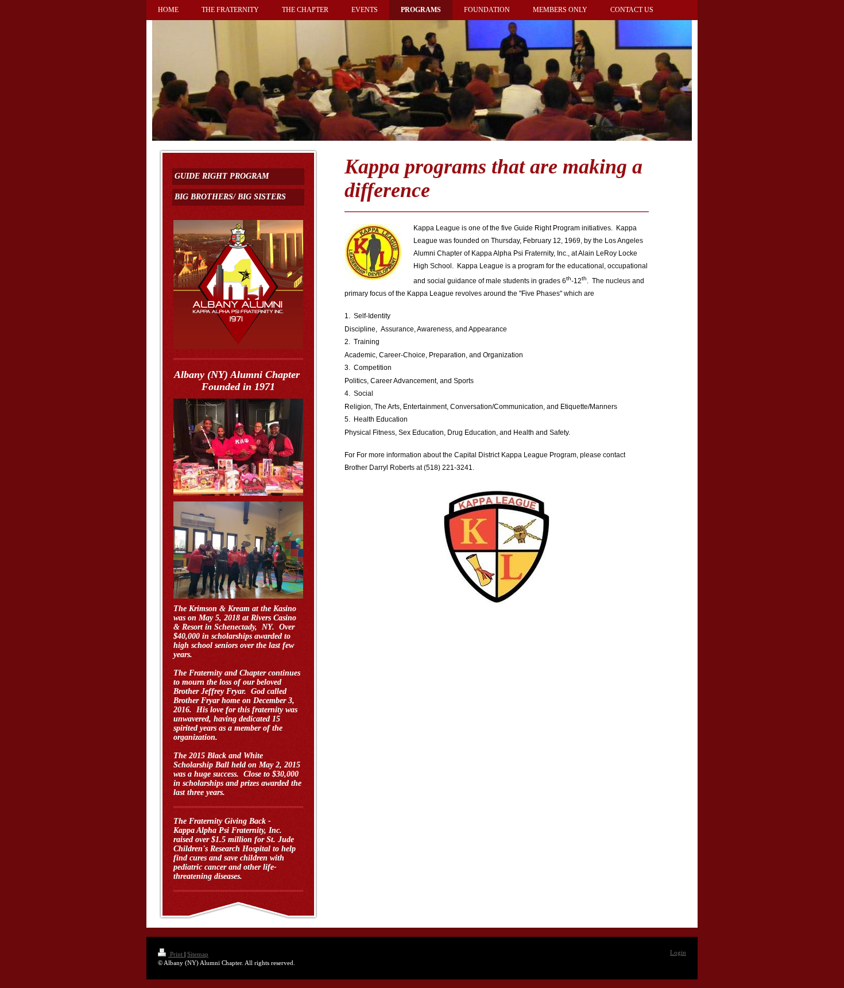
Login (678, 952)
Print (176, 954)
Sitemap (197, 954)
